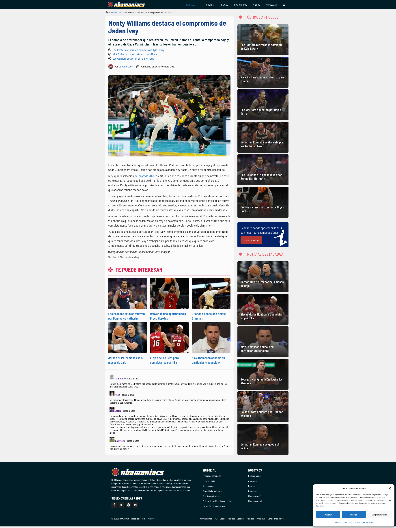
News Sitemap (206, 518)
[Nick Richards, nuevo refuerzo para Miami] (262, 72)
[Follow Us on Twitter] (121, 505)
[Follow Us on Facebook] (114, 505)
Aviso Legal (220, 518)
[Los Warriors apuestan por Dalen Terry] (262, 104)
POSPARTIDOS (240, 4)
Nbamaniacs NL (255, 501)
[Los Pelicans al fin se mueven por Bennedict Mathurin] (262, 169)
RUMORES (209, 4)
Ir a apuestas (251, 240)
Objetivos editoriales (211, 496)
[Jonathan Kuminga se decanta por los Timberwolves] (262, 137)
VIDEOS (256, 4)
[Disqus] (169, 412)
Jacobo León (126, 66)
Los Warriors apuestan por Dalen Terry (133, 58)
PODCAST (272, 4)
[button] (389, 488)
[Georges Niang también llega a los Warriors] (262, 374)
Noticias (113, 12)
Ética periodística (210, 481)
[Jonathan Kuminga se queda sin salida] (262, 439)
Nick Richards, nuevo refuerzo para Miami (134, 54)
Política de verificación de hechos (217, 501)
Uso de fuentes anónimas (214, 506)
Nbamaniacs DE (255, 496)
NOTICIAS (190, 4)
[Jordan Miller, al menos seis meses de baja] (262, 276)
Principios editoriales (212, 475)
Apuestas (252, 481)
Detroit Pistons (119, 257)
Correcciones (208, 486)
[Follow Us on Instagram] (128, 505)
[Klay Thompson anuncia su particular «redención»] (262, 341)
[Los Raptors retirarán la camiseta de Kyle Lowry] (262, 39)
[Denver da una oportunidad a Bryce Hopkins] (262, 202)
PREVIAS (224, 4)
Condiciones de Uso (276, 518)
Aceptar (328, 514)
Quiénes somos (254, 475)
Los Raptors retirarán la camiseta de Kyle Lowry (138, 50)
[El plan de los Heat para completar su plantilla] (262, 309)
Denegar (353, 514)
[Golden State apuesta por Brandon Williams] (262, 406)
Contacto (252, 491)
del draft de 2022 (145, 176)
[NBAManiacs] (127, 4)
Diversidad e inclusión (212, 491)
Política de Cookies (236, 518)
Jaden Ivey (133, 257)
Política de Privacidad (256, 518)
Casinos (251, 486)
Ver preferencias (379, 514)
